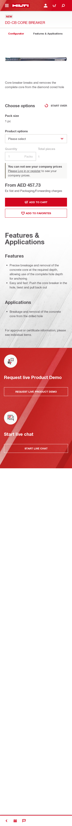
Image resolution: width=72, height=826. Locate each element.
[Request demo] (15, 820)
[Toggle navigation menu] (6, 5)
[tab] (16, 33)
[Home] (20, 5)
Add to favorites (38, 213)
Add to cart (38, 202)
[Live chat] (24, 820)
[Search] (63, 5)
